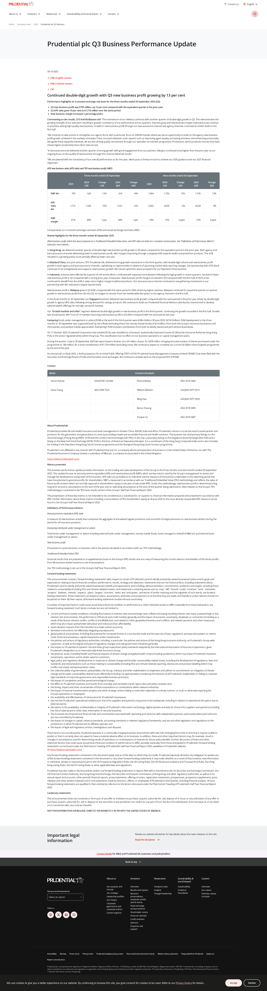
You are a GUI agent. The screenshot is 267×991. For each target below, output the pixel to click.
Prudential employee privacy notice (110, 954)
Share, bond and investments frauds (140, 954)
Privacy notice (88, 954)
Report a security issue (56, 959)
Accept (233, 982)
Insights (157, 890)
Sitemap (63, 954)
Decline (252, 982)
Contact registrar (114, 912)
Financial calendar (138, 915)
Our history (112, 900)
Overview (134, 886)
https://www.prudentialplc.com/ (63, 458)
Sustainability (184, 886)
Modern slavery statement (168, 954)
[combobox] (250, 4)
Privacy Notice (184, 983)
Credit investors (137, 919)
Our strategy (112, 893)
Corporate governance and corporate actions (114, 906)
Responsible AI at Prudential (192, 954)
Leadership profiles (115, 896)
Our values (206, 890)
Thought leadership (163, 893)
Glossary (134, 922)
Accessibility (51, 954)
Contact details (104, 853)
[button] (15, 14)
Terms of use (74, 954)
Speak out (210, 954)
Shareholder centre (139, 912)
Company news (161, 886)
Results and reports (139, 890)
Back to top (131, 861)
